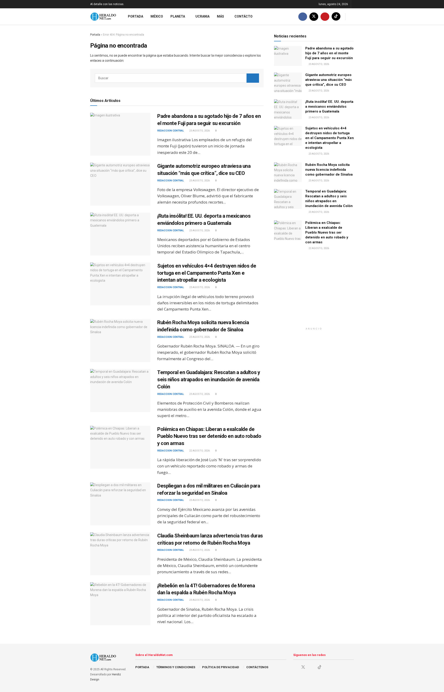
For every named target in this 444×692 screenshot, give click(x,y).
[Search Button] (253, 78)
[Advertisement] (314, 292)
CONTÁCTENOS (257, 667)
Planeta (177, 16)
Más (220, 16)
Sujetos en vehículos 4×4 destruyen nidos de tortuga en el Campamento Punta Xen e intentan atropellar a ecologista (206, 273)
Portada (135, 16)
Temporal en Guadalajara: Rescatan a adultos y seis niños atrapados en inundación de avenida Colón (208, 379)
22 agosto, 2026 (199, 450)
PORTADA (142, 667)
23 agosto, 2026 (199, 130)
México (157, 16)
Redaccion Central (170, 130)
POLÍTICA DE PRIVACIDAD (220, 667)
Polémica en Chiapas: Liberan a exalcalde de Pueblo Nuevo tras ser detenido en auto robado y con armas (209, 436)
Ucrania (202, 16)
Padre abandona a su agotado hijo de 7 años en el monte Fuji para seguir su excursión (329, 53)
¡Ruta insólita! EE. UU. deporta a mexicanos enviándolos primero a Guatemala (329, 106)
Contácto (243, 16)
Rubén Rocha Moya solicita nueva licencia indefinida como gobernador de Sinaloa (329, 170)
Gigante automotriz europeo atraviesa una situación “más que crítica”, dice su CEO (328, 80)
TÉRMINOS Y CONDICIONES (175, 667)
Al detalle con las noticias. (107, 4)
